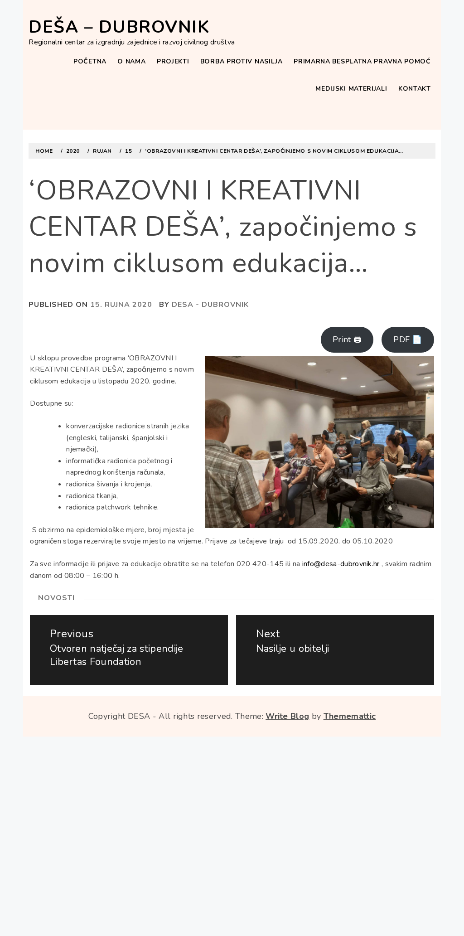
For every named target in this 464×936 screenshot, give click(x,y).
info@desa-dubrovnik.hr (341, 564)
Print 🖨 (347, 339)
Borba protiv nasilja (241, 61)
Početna (89, 61)
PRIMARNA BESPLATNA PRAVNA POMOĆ (362, 61)
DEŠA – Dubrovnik (119, 27)
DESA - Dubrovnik (210, 305)
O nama (131, 61)
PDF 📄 (407, 339)
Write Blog (287, 716)
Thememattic (350, 716)
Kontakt (414, 88)
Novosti (56, 598)
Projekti (173, 61)
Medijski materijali (351, 88)
